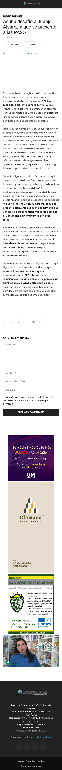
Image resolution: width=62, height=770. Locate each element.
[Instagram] (27, 746)
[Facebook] (19, 746)
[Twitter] (35, 746)
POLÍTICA (7, 16)
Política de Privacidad (26, 761)
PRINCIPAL (17, 16)
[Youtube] (43, 746)
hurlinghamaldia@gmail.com (37, 737)
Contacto (42, 761)
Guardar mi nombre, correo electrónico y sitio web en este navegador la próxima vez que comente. (28, 400)
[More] (42, 44)
